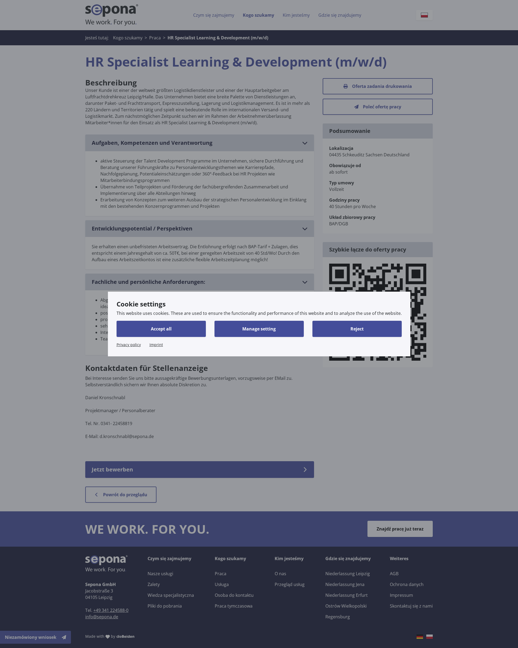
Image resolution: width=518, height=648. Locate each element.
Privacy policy (129, 344)
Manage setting (259, 329)
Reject (357, 329)
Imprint (156, 344)
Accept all (161, 329)
